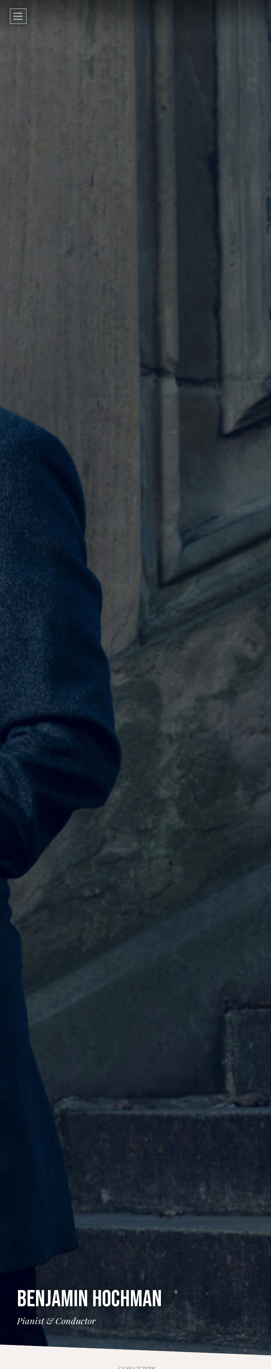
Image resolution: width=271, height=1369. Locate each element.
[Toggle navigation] (18, 16)
